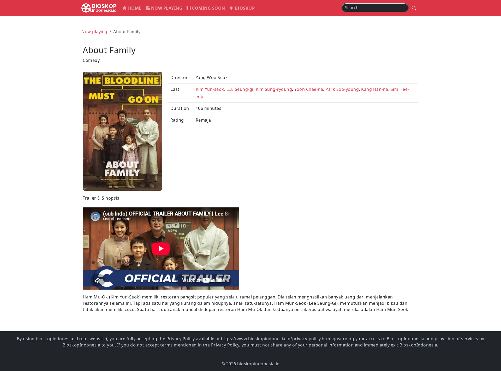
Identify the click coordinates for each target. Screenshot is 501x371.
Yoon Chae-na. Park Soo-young (326, 89)
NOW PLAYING (166, 8)
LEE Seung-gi (239, 89)
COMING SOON (208, 8)
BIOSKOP (244, 8)
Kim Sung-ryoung (274, 89)
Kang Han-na (374, 89)
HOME (134, 8)
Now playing (94, 31)
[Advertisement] (336, 231)
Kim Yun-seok (210, 89)
